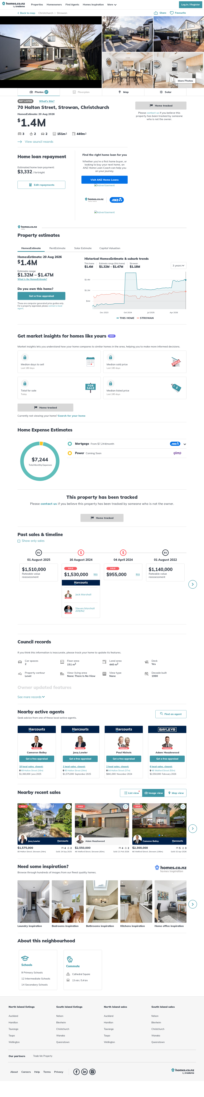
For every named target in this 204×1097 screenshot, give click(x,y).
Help (37, 1071)
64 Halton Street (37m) (119, 770)
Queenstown (62, 1042)
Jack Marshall (83, 594)
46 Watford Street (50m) (163, 770)
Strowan (62, 13)
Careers (26, 1071)
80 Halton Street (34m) (76, 770)
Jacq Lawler (80, 752)
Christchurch (45, 13)
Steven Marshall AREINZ (85, 609)
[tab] (31, 248)
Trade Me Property (42, 1056)
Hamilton (13, 1022)
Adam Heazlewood (167, 752)
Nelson (59, 1016)
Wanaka (60, 1035)
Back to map (27, 13)
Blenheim (61, 1022)
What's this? (47, 101)
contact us (153, 112)
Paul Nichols (123, 752)
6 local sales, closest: (161, 766)
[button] (126, 444)
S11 (96, 574)
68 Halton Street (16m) (32, 770)
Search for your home (71, 415)
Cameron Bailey (37, 752)
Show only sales (32, 541)
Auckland (13, 1016)
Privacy (58, 1071)
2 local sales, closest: (117, 766)
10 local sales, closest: (31, 766)
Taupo (12, 1035)
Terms (47, 1071)
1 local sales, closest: (74, 766)
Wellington (14, 1042)
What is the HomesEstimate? (32, 279)
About (14, 1071)
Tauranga (13, 1029)
